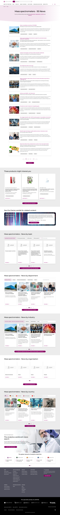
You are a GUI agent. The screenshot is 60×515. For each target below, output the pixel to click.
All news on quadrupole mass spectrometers (30, 268)
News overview (6, 474)
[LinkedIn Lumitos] (55, 509)
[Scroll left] (40, 238)
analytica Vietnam (16, 478)
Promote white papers (34, 472)
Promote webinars (7, 487)
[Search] (31, 1)
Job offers (23, 490)
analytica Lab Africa (16, 479)
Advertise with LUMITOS (7, 507)
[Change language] (55, 4)
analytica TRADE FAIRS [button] (7, 4)
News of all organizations (30, 384)
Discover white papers (34, 471)
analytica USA (15, 481)
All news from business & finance (30, 309)
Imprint (5, 509)
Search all (30, 162)
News (22, 486)
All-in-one (23, 492)
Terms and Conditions (11, 509)
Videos (14, 486)
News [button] (13, 4)
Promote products (24, 472)
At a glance (14, 471)
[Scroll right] (41, 238)
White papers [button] (30, 4)
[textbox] (49, 238)
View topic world (34, 222)
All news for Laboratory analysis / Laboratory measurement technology (30, 351)
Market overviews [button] (23, 4)
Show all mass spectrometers (30, 203)
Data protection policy (19, 509)
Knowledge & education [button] (37, 4)
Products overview (24, 474)
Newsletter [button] (45, 4)
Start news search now (10, 446)
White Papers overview (34, 474)
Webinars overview (7, 489)
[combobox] (49, 238)
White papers (24, 489)
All (13, 1)
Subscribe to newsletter (7, 472)
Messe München (15, 472)
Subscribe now (47, 475)
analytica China (15, 475)
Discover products (24, 471)
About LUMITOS (15, 507)
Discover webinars (7, 486)
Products (23, 487)
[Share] (52, 4)
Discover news (6, 471)
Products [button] (17, 4)
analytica (14, 474)
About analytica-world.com (23, 507)
